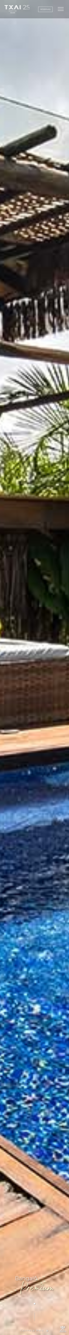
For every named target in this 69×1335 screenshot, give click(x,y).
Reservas (45, 9)
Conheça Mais (32, 1330)
